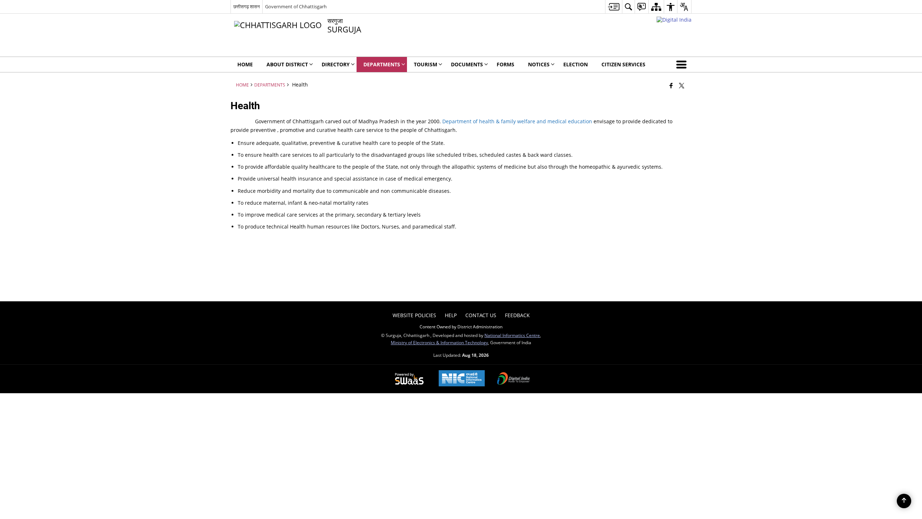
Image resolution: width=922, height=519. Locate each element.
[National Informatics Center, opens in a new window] (461, 379)
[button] (683, 64)
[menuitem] (613, 6)
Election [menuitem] (575, 64)
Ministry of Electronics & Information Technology (439, 342)
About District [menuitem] (287, 64)
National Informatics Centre (512, 335)
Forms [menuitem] (505, 64)
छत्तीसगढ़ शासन (246, 6)
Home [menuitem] (245, 64)
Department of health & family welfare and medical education (517, 121)
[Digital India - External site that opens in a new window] (674, 19)
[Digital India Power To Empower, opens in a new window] (514, 379)
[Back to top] (904, 501)
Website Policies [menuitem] (414, 315)
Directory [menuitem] (336, 64)
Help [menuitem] (451, 315)
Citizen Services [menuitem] (623, 64)
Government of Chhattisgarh (296, 6)
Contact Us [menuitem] (480, 315)
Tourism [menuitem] (425, 64)
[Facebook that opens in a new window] (671, 85)
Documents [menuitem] (467, 64)
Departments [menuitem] (381, 64)
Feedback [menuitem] (517, 315)
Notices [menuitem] (539, 64)
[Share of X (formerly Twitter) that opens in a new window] (681, 85)
